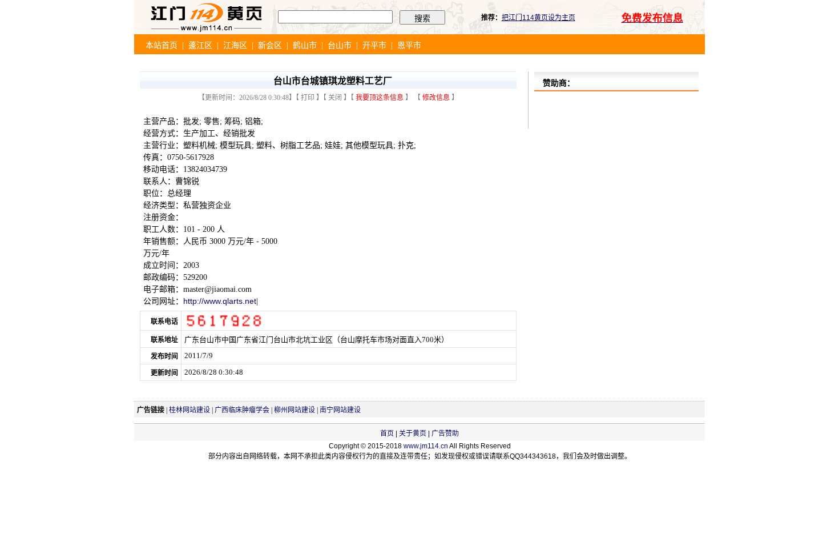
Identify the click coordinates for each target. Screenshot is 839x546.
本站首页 (162, 45)
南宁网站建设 (340, 410)
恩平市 (409, 45)
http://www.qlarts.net (219, 301)
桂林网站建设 (189, 410)
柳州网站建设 (294, 410)
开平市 (374, 45)
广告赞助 (445, 433)
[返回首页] (206, 32)
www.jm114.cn (426, 446)
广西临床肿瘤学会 (242, 410)
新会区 (270, 45)
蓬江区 (200, 45)
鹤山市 (305, 45)
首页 (387, 433)
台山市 (340, 45)
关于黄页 (412, 433)
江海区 (235, 45)
